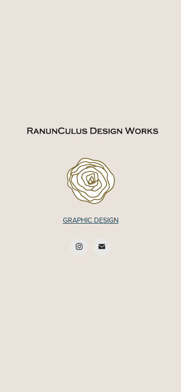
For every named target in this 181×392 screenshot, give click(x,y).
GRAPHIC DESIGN (91, 220)
